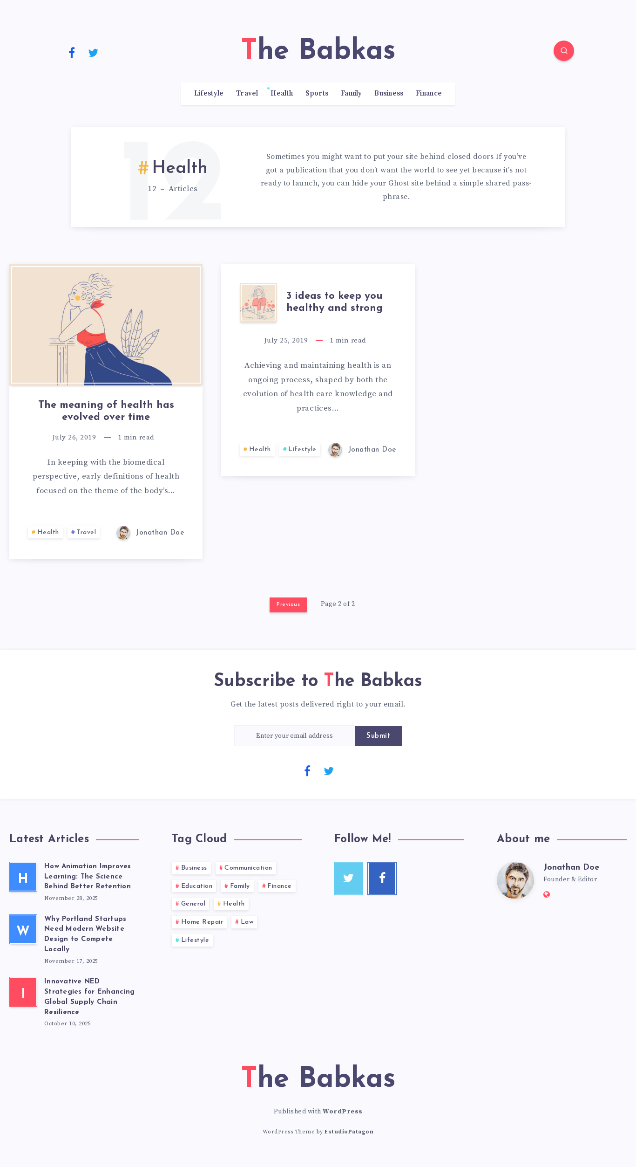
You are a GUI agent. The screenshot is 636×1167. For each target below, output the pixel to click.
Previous (288, 604)
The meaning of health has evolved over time (106, 411)
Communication (248, 868)
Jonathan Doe (571, 868)
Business (388, 93)
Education (197, 886)
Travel (247, 93)
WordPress (343, 1111)
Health (282, 93)
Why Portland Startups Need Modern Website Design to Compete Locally (85, 934)
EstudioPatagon (349, 1131)
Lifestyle (209, 93)
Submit (378, 736)
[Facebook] (72, 52)
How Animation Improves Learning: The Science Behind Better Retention (87, 877)
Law (247, 922)
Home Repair (202, 922)
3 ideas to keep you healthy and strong (334, 302)
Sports (317, 93)
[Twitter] (93, 52)
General (193, 903)
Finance (429, 93)
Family (351, 93)
